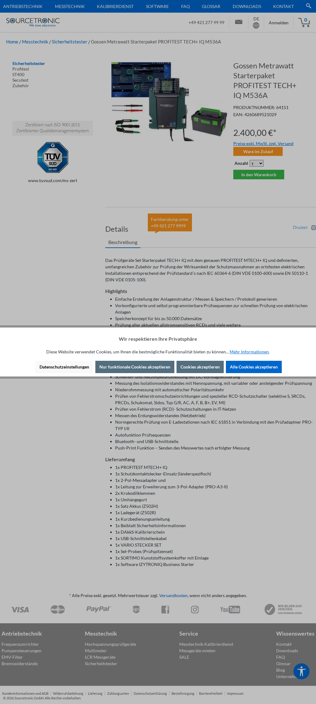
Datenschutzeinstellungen (64, 366)
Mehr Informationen (249, 351)
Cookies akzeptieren (200, 366)
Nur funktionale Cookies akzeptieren (134, 366)
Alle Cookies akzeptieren (254, 366)
